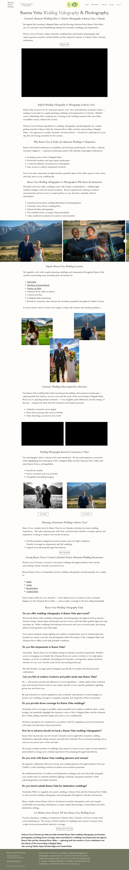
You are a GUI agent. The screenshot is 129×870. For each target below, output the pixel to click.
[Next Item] (125, 241)
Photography (27, 5)
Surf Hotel (31, 282)
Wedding (23, 4)
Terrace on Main (34, 288)
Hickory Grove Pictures (11, 4)
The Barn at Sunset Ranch (38, 285)
